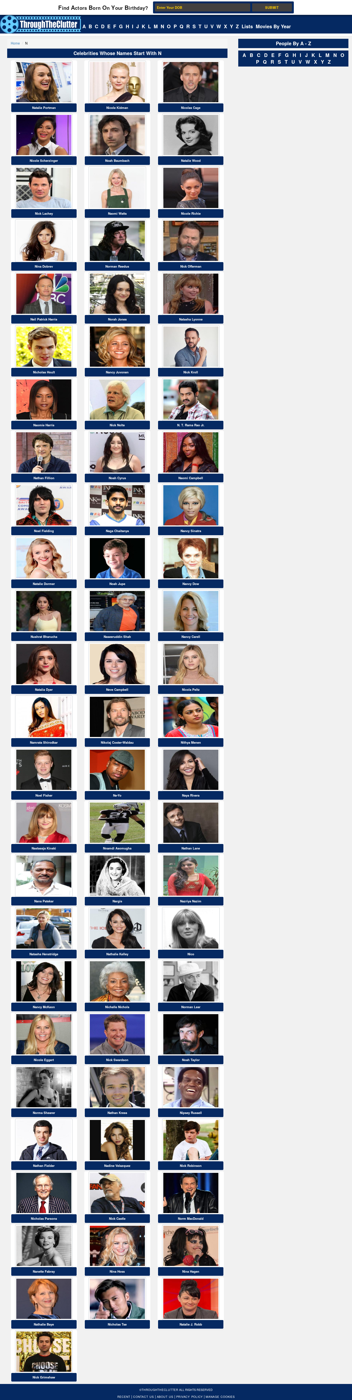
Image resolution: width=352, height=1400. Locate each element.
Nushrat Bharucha (44, 636)
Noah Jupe (117, 583)
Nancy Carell (191, 636)
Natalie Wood (191, 160)
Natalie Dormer (44, 583)
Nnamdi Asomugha (117, 848)
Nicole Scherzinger (44, 160)
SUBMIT (272, 7)
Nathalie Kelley (117, 954)
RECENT (124, 1396)
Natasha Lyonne (191, 319)
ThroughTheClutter (160, 1390)
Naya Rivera (190, 795)
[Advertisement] (274, 141)
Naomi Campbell (190, 478)
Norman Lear (190, 1007)
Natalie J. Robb (191, 1324)
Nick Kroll (190, 372)
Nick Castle (117, 1218)
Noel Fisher (43, 795)
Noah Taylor (191, 1059)
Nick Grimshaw (44, 1377)
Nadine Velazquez (117, 1165)
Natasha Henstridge (43, 954)
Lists (247, 26)
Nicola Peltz (191, 689)
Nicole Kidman (117, 107)
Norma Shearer (44, 1112)
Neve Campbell (117, 689)
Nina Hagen (190, 1271)
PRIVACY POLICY (189, 1396)
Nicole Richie (191, 213)
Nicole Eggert (44, 1059)
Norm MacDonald (191, 1218)
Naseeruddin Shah (117, 636)
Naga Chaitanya (117, 531)
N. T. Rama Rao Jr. (190, 425)
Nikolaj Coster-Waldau (117, 742)
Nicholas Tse (117, 1324)
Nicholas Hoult (44, 372)
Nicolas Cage (190, 107)
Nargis (117, 901)
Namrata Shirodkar (44, 742)
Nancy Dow (190, 583)
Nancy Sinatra (191, 531)
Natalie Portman (44, 107)
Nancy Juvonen (117, 372)
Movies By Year (273, 26)
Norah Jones (117, 319)
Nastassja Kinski (44, 848)
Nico (190, 954)
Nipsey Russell (191, 1112)
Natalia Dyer (44, 689)
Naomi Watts (117, 213)
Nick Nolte (117, 425)
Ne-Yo (117, 795)
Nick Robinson (191, 1165)
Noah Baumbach (117, 160)
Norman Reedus (117, 266)
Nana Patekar (44, 901)
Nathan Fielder (44, 1165)
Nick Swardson (117, 1059)
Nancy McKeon (44, 1007)
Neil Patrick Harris (43, 319)
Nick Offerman (190, 266)
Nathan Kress (117, 1112)
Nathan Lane (191, 848)
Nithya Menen (191, 742)
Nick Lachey (44, 213)
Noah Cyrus (117, 478)
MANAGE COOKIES (220, 1396)
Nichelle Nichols (117, 1007)
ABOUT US (165, 1396)
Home (15, 43)
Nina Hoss (117, 1271)
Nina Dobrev (44, 266)
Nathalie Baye (44, 1324)
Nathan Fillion (44, 478)
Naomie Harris (43, 425)
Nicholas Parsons (44, 1218)
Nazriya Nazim (190, 901)
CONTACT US (143, 1396)
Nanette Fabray (44, 1271)
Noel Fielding (44, 531)
